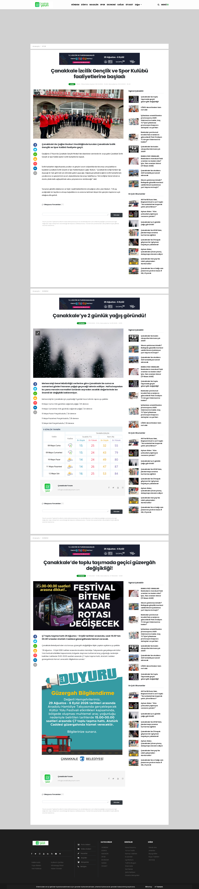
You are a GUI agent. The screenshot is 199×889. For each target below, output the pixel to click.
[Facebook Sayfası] (32, 854)
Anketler (152, 850)
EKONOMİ (111, 4)
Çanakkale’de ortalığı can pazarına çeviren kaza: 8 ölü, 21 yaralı (152, 270)
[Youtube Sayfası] (44, 854)
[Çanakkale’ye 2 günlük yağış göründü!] (78, 353)
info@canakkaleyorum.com (69, 490)
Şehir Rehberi (130, 872)
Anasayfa (36, 46)
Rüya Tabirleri (154, 857)
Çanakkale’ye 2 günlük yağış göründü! (150, 223)
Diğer (137, 4)
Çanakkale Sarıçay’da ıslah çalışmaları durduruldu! (150, 261)
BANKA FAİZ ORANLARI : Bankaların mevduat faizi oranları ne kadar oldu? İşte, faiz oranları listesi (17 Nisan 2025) (152, 161)
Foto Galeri (85, 844)
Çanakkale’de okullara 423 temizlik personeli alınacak (150, 172)
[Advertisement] (99, 26)
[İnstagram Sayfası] (40, 854)
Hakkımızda (36, 862)
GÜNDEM (75, 4)
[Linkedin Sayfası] (48, 854)
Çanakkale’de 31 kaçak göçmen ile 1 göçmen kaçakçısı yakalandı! (150, 242)
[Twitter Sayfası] (36, 854)
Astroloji (152, 860)
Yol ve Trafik (130, 850)
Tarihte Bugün (130, 863)
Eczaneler (129, 857)
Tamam (159, 887)
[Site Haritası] (57, 854)
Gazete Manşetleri (132, 875)
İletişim (83, 866)
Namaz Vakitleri (131, 853)
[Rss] (52, 854)
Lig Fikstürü (129, 860)
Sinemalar (129, 866)
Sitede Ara (153, 847)
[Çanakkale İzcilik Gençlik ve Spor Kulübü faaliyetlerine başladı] (78, 114)
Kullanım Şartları (57, 862)
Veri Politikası (36, 868)
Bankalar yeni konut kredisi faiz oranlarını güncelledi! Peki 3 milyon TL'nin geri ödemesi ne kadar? (151, 137)
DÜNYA (84, 4)
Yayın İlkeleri (36, 865)
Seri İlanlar (129, 869)
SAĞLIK (120, 4)
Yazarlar (84, 853)
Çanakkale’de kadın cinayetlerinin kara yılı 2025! (150, 149)
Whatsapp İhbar (57, 865)
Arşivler (84, 858)
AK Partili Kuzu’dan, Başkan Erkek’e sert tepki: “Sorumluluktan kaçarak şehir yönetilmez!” (152, 203)
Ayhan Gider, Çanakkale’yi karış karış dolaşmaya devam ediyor (152, 251)
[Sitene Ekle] (61, 854)
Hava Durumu (130, 847)
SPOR (102, 4)
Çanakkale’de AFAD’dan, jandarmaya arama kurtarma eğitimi (151, 232)
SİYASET (129, 4)
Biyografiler (153, 853)
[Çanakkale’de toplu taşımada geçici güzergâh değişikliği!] (78, 605)
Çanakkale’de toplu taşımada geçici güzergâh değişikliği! (150, 99)
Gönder (117, 215)
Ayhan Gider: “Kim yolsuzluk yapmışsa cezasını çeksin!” (149, 213)
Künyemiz (85, 862)
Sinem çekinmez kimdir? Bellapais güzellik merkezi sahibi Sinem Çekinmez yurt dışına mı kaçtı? (152, 183)
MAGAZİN (93, 4)
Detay (149, 887)
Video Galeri (85, 849)
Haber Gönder (56, 868)
